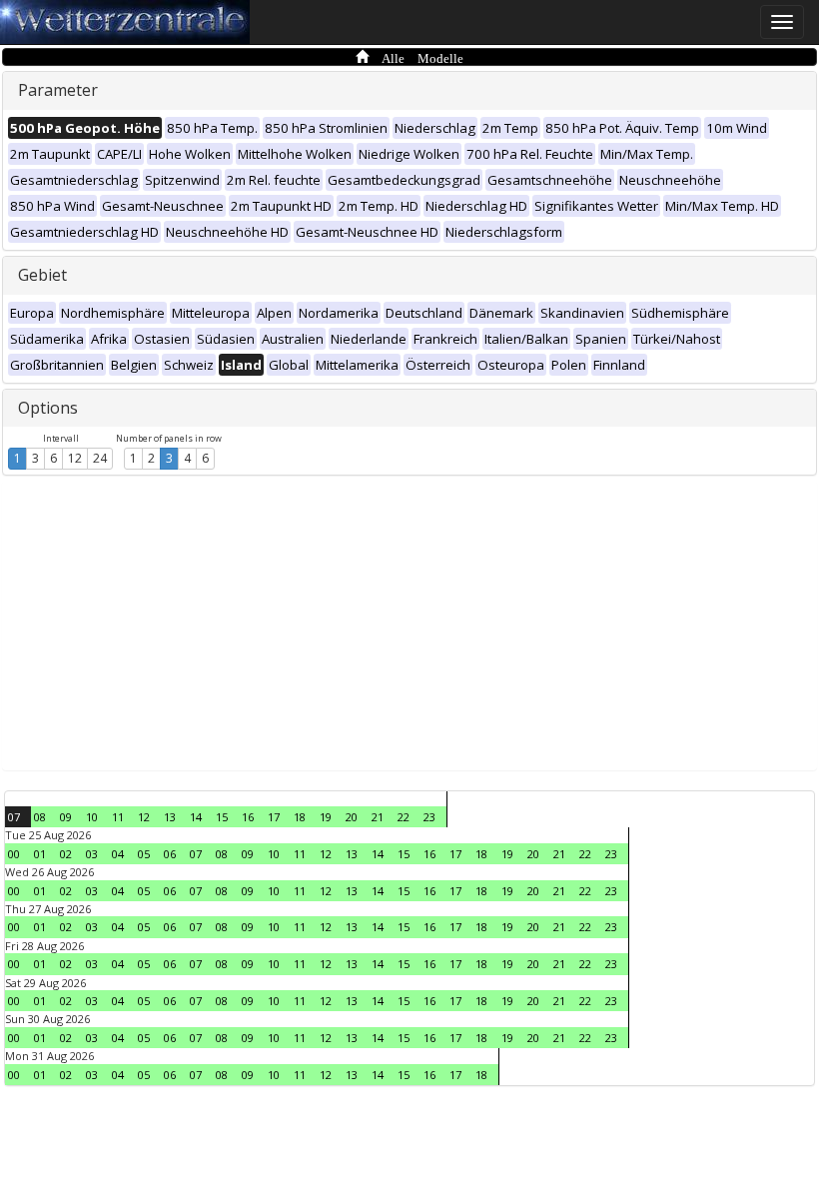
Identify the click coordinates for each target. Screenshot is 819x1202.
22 (404, 816)
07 (14, 816)
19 (326, 816)
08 (40, 816)
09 (66, 816)
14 (196, 816)
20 (352, 816)
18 (300, 816)
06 (170, 853)
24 (100, 458)
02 (66, 853)
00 (14, 853)
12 (75, 458)
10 (92, 816)
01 (40, 853)
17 (274, 816)
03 (92, 853)
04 (118, 853)
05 (144, 853)
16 (248, 816)
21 (378, 816)
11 (118, 816)
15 (222, 816)
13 (170, 816)
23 (429, 816)
